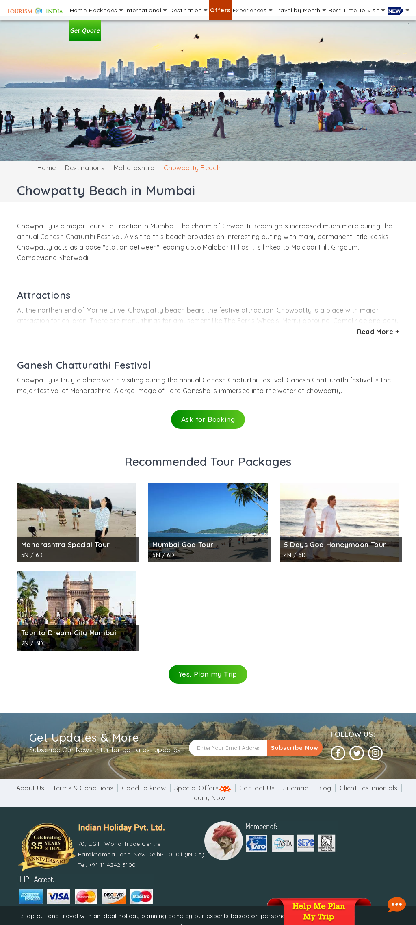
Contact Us (257, 788)
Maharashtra (134, 168)
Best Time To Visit (355, 10)
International (144, 10)
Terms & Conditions (83, 788)
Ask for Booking (208, 419)
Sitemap (296, 788)
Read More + (378, 332)
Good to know (144, 788)
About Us (30, 788)
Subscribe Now (294, 747)
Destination (186, 10)
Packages (104, 10)
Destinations (84, 168)
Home (78, 10)
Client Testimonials (369, 788)
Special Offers (196, 788)
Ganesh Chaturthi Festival (80, 236)
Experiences (251, 10)
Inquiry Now (206, 798)
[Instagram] (375, 753)
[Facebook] (338, 753)
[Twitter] (356, 753)
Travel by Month (298, 10)
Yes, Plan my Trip (208, 674)
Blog (324, 788)
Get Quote (85, 30)
